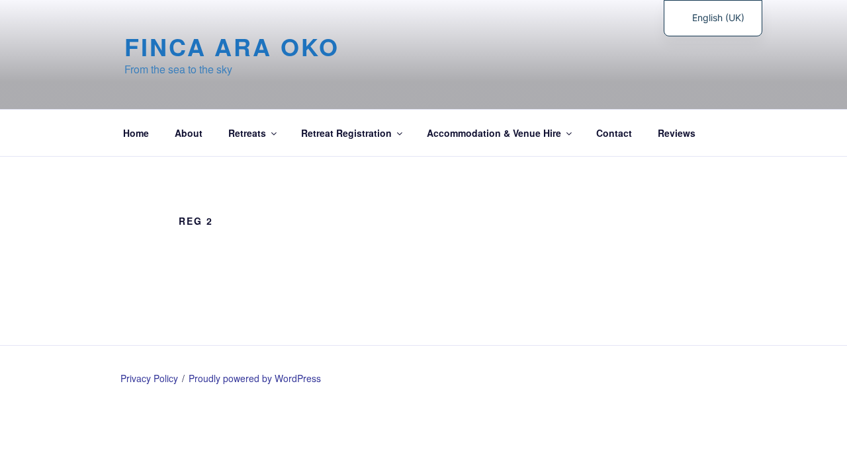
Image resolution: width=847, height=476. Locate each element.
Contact (614, 132)
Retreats (247, 132)
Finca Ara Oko (231, 46)
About (188, 132)
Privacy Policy (149, 378)
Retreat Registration (346, 132)
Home (136, 132)
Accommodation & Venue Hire (494, 132)
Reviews (676, 132)
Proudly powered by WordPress (255, 378)
